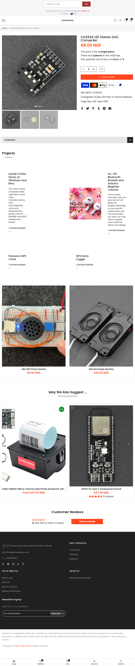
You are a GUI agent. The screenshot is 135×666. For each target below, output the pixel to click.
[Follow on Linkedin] (18, 564)
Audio (97, 97)
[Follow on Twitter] (8, 564)
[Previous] (6, 444)
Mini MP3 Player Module (34, 369)
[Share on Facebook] (82, 108)
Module (127, 97)
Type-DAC (103, 101)
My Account (7, 578)
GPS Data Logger (82, 257)
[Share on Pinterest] (93, 108)
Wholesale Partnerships (80, 578)
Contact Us (74, 550)
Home (4, 28)
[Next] (128, 444)
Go (86, 4)
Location (65, 13)
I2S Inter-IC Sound (112, 97)
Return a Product (10, 586)
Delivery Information (11, 591)
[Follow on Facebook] (3, 564)
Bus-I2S (91, 101)
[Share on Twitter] (87, 108)
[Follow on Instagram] (13, 564)
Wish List (6, 582)
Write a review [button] (87, 521)
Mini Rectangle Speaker (101, 369)
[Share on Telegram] (104, 108)
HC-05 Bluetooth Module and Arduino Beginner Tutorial (116, 182)
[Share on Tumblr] (98, 108)
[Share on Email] (109, 108)
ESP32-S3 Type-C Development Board (101, 488)
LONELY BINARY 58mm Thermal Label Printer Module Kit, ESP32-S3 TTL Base (41, 488)
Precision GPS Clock (17, 257)
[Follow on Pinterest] (23, 564)
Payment (73, 554)
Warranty (73, 559)
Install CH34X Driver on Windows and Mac (18, 178)
